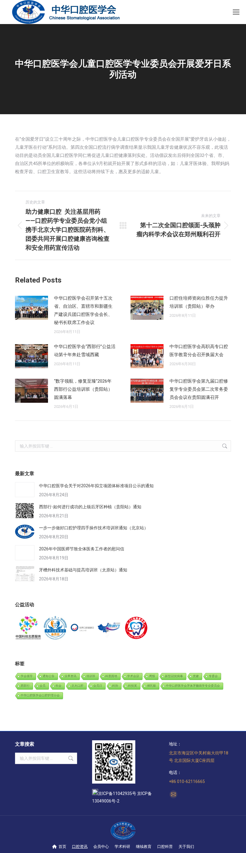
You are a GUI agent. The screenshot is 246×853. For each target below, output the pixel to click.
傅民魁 (151, 685)
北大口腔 (77, 685)
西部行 (25, 685)
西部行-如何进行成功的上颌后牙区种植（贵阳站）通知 (90, 506)
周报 (152, 676)
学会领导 (27, 676)
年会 (59, 685)
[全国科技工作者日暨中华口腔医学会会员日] (55, 628)
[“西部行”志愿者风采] (28, 628)
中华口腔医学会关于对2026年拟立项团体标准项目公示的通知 (96, 485)
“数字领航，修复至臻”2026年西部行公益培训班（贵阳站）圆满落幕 (83, 389)
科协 (115, 685)
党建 (196, 676)
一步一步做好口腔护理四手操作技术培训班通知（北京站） (93, 527)
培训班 (90, 676)
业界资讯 (70, 676)
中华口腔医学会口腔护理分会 (40, 695)
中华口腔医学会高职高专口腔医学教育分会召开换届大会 (199, 350)
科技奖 (132, 685)
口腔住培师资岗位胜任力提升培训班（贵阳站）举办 (199, 302)
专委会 (213, 676)
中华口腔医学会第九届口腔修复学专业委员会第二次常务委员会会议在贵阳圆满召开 (199, 389)
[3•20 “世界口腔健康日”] (82, 628)
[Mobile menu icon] (236, 12)
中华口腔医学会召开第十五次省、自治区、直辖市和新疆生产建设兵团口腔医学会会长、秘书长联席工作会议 (83, 310)
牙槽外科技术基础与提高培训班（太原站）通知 (83, 569)
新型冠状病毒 (174, 676)
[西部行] (109, 628)
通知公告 (49, 676)
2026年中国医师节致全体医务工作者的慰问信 (81, 548)
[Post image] (31, 308)
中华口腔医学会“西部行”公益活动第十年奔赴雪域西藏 (85, 350)
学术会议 (133, 676)
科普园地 (111, 676)
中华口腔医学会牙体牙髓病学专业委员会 (193, 685)
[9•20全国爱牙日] (136, 628)
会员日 (97, 685)
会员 (43, 685)
